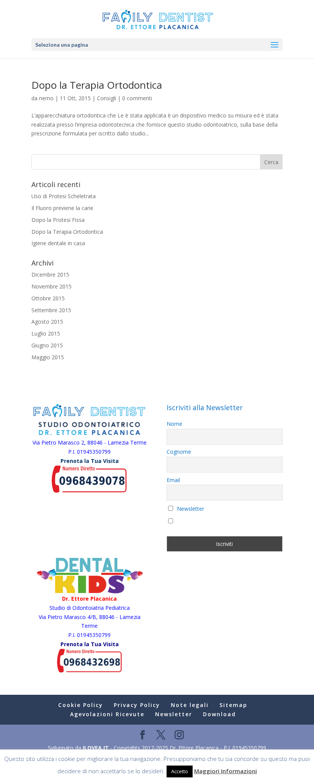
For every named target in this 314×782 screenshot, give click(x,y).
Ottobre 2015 (48, 298)
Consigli (106, 98)
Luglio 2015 (45, 333)
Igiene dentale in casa (58, 243)
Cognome (179, 451)
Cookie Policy (80, 705)
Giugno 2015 (47, 345)
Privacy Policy (137, 705)
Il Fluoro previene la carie (62, 208)
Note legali (190, 705)
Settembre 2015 (51, 310)
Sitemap (233, 705)
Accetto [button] (179, 771)
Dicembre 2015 (50, 274)
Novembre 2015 (51, 286)
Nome (174, 423)
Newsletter (189, 508)
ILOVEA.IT (96, 747)
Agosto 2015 (47, 321)
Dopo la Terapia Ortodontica (96, 85)
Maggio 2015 (47, 357)
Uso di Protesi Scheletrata (63, 196)
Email (173, 480)
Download (219, 714)
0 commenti (137, 98)
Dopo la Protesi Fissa (58, 219)
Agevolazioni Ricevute (107, 714)
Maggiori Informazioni (225, 771)
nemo (46, 98)
